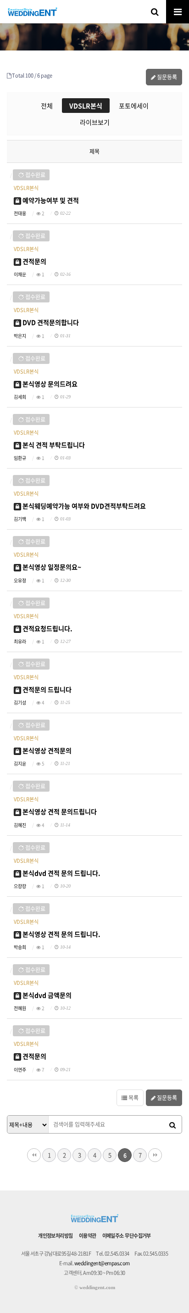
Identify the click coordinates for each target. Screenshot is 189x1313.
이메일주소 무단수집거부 (126, 1236)
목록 (133, 1098)
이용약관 (87, 1236)
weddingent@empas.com (102, 1263)
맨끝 (155, 1155)
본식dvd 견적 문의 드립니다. (60, 872)
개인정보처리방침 (55, 1236)
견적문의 (33, 261)
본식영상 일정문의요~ (51, 566)
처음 (34, 1155)
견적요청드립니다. (46, 628)
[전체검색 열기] (154, 11)
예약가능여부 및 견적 (50, 200)
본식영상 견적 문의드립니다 (59, 811)
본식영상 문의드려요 (49, 383)
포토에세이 (134, 105)
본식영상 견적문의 (46, 750)
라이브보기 (95, 122)
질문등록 (166, 77)
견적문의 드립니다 (46, 689)
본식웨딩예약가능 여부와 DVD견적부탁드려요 (83, 505)
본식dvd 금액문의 (46, 995)
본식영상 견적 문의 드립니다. (60, 934)
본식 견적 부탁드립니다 (53, 444)
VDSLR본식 (85, 105)
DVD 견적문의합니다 (50, 322)
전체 (47, 105)
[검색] (172, 1125)
